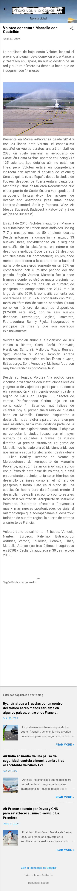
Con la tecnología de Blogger (38, 867)
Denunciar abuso (38, 882)
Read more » (65, 744)
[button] (72, 28)
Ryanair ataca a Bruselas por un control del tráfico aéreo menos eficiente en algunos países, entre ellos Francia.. (33, 708)
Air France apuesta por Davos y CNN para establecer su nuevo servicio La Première (31, 813)
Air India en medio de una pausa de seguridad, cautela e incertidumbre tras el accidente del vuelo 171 (33, 760)
